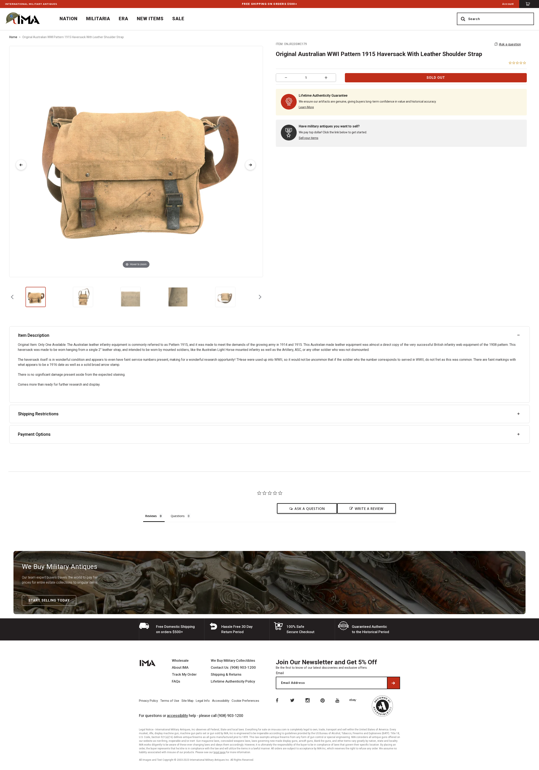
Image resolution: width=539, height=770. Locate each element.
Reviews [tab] (151, 516)
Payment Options (34, 434)
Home (13, 37)
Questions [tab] (178, 516)
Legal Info (203, 701)
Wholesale (180, 660)
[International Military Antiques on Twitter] (292, 700)
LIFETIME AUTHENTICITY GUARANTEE (269, 3)
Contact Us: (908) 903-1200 (233, 667)
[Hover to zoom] (136, 161)
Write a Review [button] (369, 508)
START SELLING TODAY (49, 600)
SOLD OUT (436, 78)
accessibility (177, 715)
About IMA (180, 667)
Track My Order (184, 674)
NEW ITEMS (150, 18)
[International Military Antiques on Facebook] (276, 700)
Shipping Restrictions (38, 413)
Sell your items (308, 137)
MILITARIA (98, 18)
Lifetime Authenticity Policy (233, 681)
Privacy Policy (148, 701)
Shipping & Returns (226, 674)
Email (280, 673)
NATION (68, 18)
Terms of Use (169, 701)
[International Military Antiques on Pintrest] (322, 700)
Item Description (33, 335)
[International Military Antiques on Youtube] (338, 700)
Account (508, 3)
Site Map (187, 701)
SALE (178, 18)
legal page (219, 752)
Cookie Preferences (245, 701)
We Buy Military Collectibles (233, 660)
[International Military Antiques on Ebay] (353, 700)
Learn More (306, 107)
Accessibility (220, 701)
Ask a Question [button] (310, 508)
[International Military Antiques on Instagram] (307, 700)
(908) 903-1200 (230, 715)
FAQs (176, 681)
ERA (123, 18)
